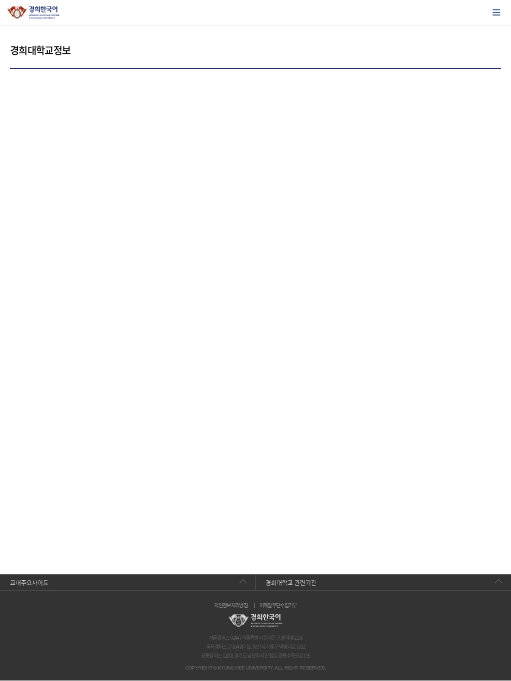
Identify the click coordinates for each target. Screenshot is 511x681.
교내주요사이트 (29, 582)
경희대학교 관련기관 (290, 582)
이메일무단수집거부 (278, 605)
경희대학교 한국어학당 (33, 12)
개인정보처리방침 (231, 605)
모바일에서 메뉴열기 (496, 12)
